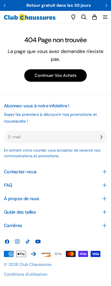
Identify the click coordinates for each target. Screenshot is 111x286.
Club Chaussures (35, 264)
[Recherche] (84, 17)
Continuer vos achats (55, 75)
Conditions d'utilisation (25, 274)
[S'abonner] (101, 137)
